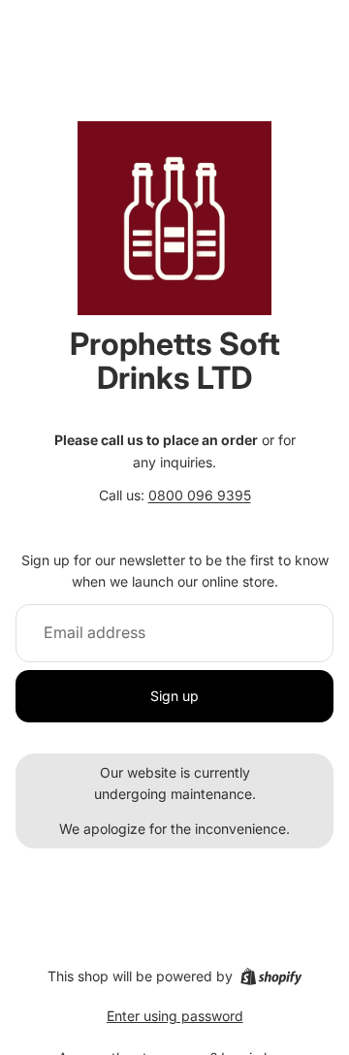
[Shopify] (270, 976)
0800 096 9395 (199, 495)
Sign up (174, 695)
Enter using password (175, 1015)
